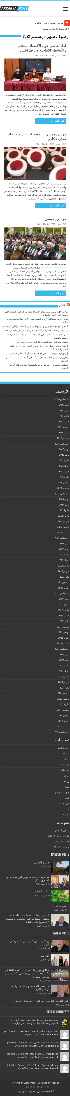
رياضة (66, 775)
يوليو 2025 (64, 449)
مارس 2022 (63, 610)
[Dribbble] (34, 1087)
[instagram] (27, 1087)
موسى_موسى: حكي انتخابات (48, 22)
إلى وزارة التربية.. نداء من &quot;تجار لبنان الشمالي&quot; (39, 353)
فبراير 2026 (63, 421)
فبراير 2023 (63, 571)
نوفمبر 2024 (63, 482)
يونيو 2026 (64, 410)
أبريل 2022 (64, 604)
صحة (67, 786)
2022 (54, 29)
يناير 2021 (64, 687)
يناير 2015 (64, 704)
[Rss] (48, 1087)
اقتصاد (42, 55)
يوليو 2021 (64, 654)
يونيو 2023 (64, 549)
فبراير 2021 (63, 682)
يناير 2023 (64, 576)
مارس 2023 (63, 565)
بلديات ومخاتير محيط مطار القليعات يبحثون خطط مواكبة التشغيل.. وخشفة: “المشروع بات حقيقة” (28, 919)
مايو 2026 (64, 416)
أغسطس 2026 (62, 399)
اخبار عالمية (63, 748)
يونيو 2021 (64, 660)
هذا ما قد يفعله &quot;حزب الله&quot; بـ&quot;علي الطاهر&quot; (35, 330)
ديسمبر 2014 (62, 710)
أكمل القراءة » (57, 120)
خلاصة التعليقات (61, 841)
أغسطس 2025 (62, 443)
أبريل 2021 (64, 671)
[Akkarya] (14, 8)
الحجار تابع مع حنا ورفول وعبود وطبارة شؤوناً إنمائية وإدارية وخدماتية (35, 326)
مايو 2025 (64, 460)
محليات (65, 814)
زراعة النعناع (42, 891)
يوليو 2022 (64, 599)
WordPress (29, 1083)
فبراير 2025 (63, 471)
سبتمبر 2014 (63, 726)
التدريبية (45, 955)
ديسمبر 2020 (62, 693)
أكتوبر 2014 (63, 721)
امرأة (66, 759)
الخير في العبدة (60, 906)
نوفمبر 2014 (63, 715)
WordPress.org (61, 847)
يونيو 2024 (64, 504)
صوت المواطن (62, 792)
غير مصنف (64, 803)
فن (67, 809)
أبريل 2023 (64, 560)
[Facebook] (45, 1087)
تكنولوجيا (64, 764)
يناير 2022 (64, 621)
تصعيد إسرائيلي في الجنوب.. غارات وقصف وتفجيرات (42, 342)
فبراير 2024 (63, 521)
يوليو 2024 (64, 499)
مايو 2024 (64, 510)
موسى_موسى (55, 219)
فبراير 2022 (63, 615)
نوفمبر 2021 (63, 632)
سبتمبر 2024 (63, 488)
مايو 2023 (64, 554)
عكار (43, 144)
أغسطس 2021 (62, 649)
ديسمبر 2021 (62, 626)
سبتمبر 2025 (63, 438)
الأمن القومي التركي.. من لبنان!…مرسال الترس (42, 1000)
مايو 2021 (64, 665)
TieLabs (55, 1083)
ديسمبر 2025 (62, 427)
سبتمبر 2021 (63, 643)
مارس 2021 (63, 676)
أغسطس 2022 (62, 593)
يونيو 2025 (64, 454)
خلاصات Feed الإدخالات (58, 836)
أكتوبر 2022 (63, 588)
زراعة (66, 781)
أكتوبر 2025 (63, 432)
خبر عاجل (64, 770)
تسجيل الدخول (62, 830)
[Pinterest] (37, 1087)
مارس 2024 (63, 515)
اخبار (63, 305)
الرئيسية (63, 29)
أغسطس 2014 (62, 732)
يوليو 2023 (64, 543)
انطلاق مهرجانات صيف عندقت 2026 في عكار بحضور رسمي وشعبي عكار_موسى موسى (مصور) (27, 973)
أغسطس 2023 (62, 538)
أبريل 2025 (64, 466)
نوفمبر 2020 (63, 698)
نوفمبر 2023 (63, 527)
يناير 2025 (64, 477)
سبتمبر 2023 (63, 532)
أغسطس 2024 (62, 493)
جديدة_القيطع (42, 862)
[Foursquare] (31, 1087)
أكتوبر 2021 (63, 637)
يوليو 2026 (64, 405)
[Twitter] (41, 1087)
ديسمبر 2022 (62, 582)
